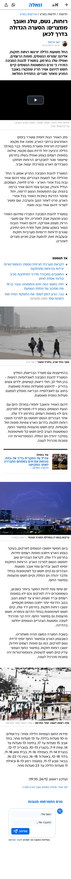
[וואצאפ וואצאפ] (13, 5)
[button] (55, 5)
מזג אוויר (63, 787)
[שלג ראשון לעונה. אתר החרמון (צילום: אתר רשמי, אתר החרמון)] (35, 697)
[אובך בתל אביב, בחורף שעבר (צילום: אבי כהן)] (35, 336)
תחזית (53, 787)
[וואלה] (35, 5)
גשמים (45, 787)
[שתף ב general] (6, 5)
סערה (25, 787)
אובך (38, 787)
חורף (32, 787)
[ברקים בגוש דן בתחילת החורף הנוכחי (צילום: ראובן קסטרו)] (35, 511)
